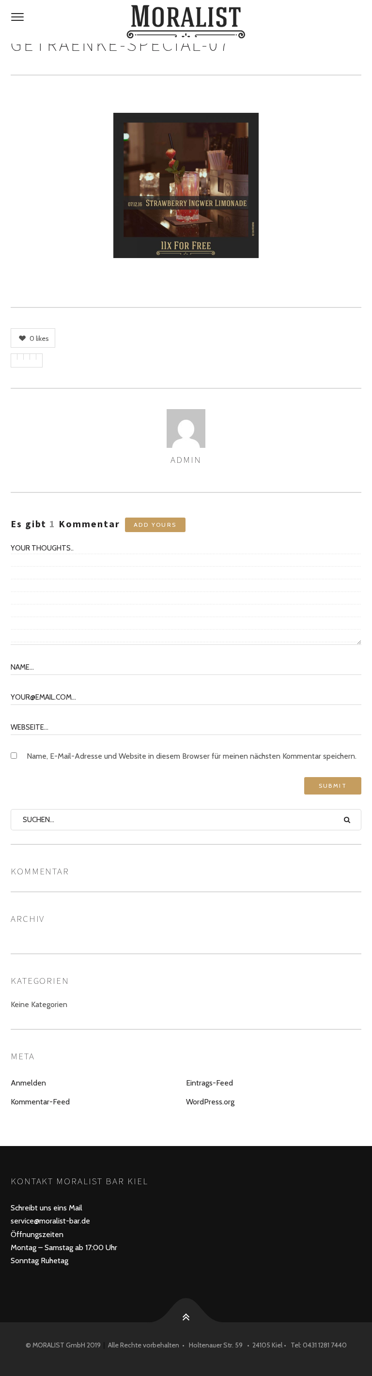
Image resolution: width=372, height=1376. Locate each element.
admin (186, 459)
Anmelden (28, 1082)
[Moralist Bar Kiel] (186, 22)
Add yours (155, 524)
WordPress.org (210, 1101)
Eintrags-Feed (209, 1082)
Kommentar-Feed (40, 1101)
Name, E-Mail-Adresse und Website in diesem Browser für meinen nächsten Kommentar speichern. (191, 756)
